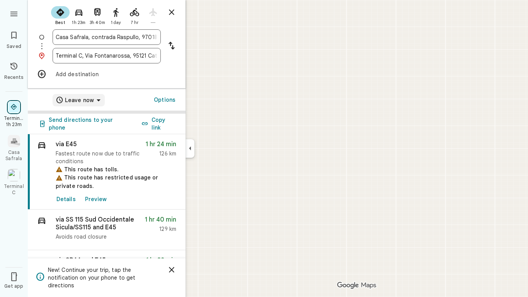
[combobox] (107, 37)
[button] (107, 230)
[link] (107, 172)
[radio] (60, 15)
